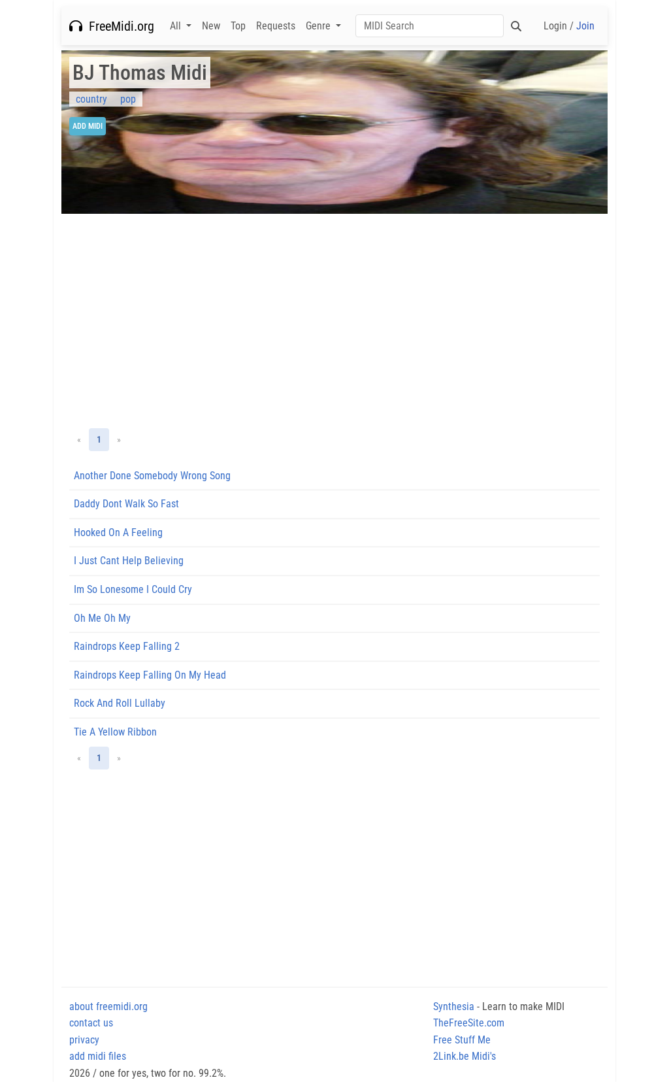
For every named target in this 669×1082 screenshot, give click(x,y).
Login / (569, 26)
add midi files (97, 1056)
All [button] (177, 26)
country (91, 99)
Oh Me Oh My (102, 618)
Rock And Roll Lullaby (119, 703)
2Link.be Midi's (464, 1056)
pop (128, 99)
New (211, 26)
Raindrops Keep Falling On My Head (150, 675)
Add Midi (88, 126)
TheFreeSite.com (468, 1023)
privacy (84, 1040)
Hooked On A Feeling (118, 532)
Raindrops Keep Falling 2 (127, 646)
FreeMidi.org (118, 26)
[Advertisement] (334, 321)
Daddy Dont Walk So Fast (126, 504)
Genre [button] (319, 26)
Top (238, 26)
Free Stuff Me (462, 1040)
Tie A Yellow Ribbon (115, 732)
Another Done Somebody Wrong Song (152, 475)
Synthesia (453, 1006)
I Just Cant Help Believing (129, 560)
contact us (91, 1023)
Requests (275, 26)
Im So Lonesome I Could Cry (133, 589)
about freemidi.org (108, 1006)
